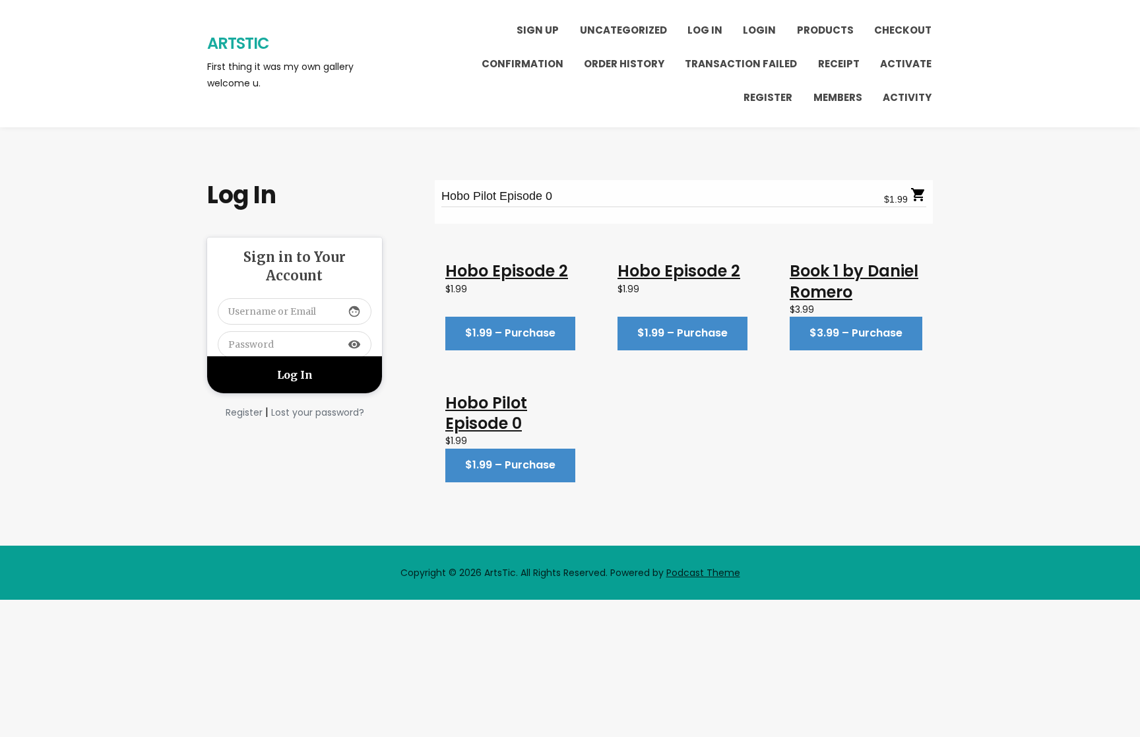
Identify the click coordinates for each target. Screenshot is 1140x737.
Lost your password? (317, 412)
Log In (704, 30)
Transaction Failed (741, 64)
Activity (907, 97)
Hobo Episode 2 (506, 271)
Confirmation (522, 64)
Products (825, 30)
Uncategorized (623, 30)
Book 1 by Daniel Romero (854, 281)
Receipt (839, 64)
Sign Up (538, 30)
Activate (906, 64)
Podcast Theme (703, 572)
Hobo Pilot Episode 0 (496, 196)
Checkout (903, 30)
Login (759, 30)
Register (768, 97)
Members (837, 97)
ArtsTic (238, 43)
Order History (624, 64)
